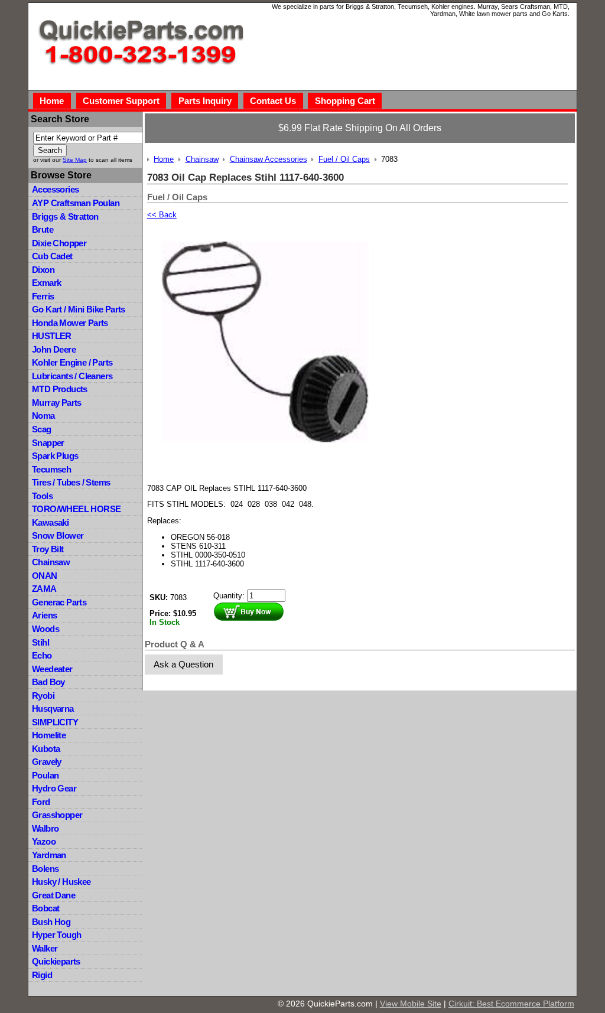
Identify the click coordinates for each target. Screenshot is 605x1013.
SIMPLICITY (55, 722)
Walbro (45, 828)
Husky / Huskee (61, 882)
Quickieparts (56, 961)
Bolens (45, 869)
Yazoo (44, 841)
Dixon (43, 270)
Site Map (75, 160)
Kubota (46, 749)
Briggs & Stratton (65, 216)
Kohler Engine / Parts (72, 362)
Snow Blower (57, 535)
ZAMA (44, 589)
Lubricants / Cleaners (72, 376)
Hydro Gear (54, 788)
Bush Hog (51, 922)
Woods (45, 629)
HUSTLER (51, 336)
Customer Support (121, 101)
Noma (43, 416)
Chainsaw (51, 562)
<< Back (162, 214)
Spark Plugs (55, 456)
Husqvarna (53, 708)
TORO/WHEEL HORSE (76, 509)
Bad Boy (48, 682)
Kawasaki (50, 522)
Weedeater (52, 669)
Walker (44, 948)
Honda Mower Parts (70, 323)
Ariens (44, 615)
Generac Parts (59, 602)
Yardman (49, 855)
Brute (42, 229)
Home (52, 101)
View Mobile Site (410, 1003)
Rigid (42, 975)
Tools (42, 496)
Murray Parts (57, 403)
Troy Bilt (48, 549)
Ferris (43, 296)
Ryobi (43, 695)
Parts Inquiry (205, 101)
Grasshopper (57, 815)
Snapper (48, 443)
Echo (42, 655)
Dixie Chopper (59, 243)
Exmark (46, 283)
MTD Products (59, 389)
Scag (41, 429)
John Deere (54, 349)
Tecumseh (51, 469)
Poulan (45, 775)
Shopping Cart (345, 101)
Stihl (40, 642)
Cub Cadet (52, 256)
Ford (41, 802)
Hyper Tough (56, 935)
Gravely (46, 762)
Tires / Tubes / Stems (71, 482)
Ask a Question (183, 664)
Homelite (49, 735)
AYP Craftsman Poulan (75, 203)
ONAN (44, 576)
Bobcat (45, 908)
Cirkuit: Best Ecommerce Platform (511, 1003)
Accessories (55, 189)
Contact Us (273, 101)
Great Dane (53, 895)
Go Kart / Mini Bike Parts (78, 309)
